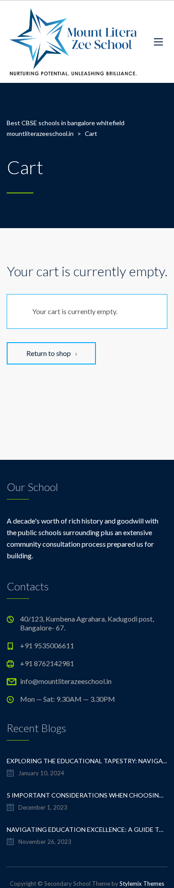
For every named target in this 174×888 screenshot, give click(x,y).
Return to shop (49, 353)
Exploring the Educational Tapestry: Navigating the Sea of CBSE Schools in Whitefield (87, 761)
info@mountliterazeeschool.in (66, 681)
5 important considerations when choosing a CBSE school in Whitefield (87, 795)
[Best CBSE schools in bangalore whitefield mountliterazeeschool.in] (73, 41)
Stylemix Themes (142, 883)
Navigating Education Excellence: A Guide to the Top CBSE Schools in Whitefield (87, 829)
